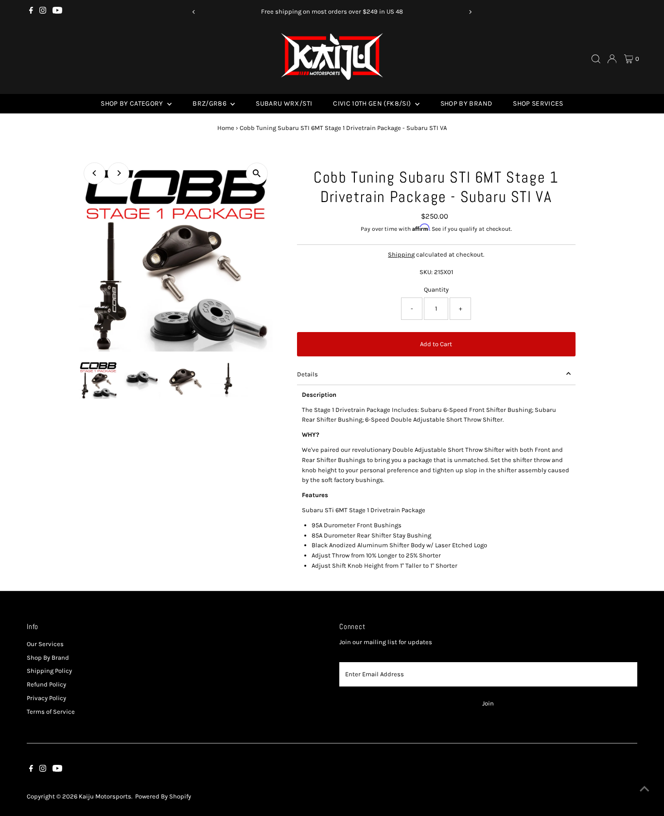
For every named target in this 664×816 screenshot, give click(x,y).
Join (488, 703)
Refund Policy (46, 684)
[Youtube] (57, 11)
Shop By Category (133, 103)
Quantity (436, 289)
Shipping (401, 254)
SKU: (426, 272)
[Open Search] (596, 59)
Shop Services (538, 103)
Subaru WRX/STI (284, 103)
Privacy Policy (46, 698)
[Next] (470, 12)
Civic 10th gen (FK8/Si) (372, 103)
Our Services (45, 644)
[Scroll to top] (644, 789)
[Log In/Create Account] (612, 59)
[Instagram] (43, 11)
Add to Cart (436, 344)
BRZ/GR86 (210, 103)
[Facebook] (31, 11)
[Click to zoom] (257, 174)
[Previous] (194, 12)
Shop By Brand (466, 103)
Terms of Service (51, 711)
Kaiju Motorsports (105, 796)
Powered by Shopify (163, 796)
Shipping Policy (49, 670)
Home (225, 127)
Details (307, 374)
